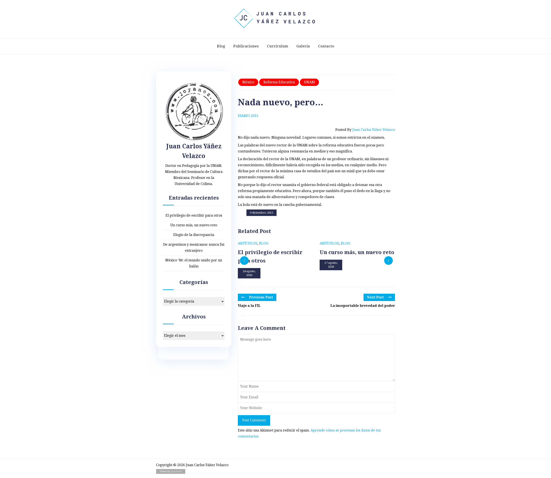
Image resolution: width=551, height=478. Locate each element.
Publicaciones (246, 46)
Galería (303, 46)
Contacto (326, 46)
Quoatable (176, 471)
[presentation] (244, 260)
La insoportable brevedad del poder (362, 306)
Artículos (247, 243)
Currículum (277, 46)
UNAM (309, 82)
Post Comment (254, 420)
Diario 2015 (248, 116)
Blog (221, 46)
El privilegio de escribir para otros (194, 215)
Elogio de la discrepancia (193, 235)
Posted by (365, 130)
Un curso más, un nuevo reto (193, 225)
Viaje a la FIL (249, 306)
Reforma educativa (279, 82)
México (248, 82)
